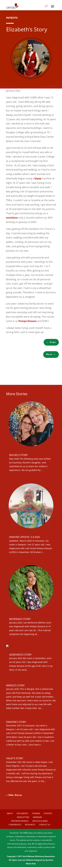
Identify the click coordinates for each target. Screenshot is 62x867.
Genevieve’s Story (20, 654)
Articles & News (40, 821)
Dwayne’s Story (16, 722)
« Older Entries (14, 795)
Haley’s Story (14, 758)
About (10, 813)
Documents (22, 813)
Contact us (44, 824)
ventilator (12, 217)
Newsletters (23, 817)
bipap (37, 178)
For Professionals (20, 821)
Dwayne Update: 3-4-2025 (24, 537)
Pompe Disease (28, 321)
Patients (48, 813)
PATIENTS (12, 18)
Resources (30, 824)
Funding (36, 813)
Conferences (15, 824)
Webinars (37, 817)
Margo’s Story (15, 685)
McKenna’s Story (20, 619)
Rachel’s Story (18, 455)
